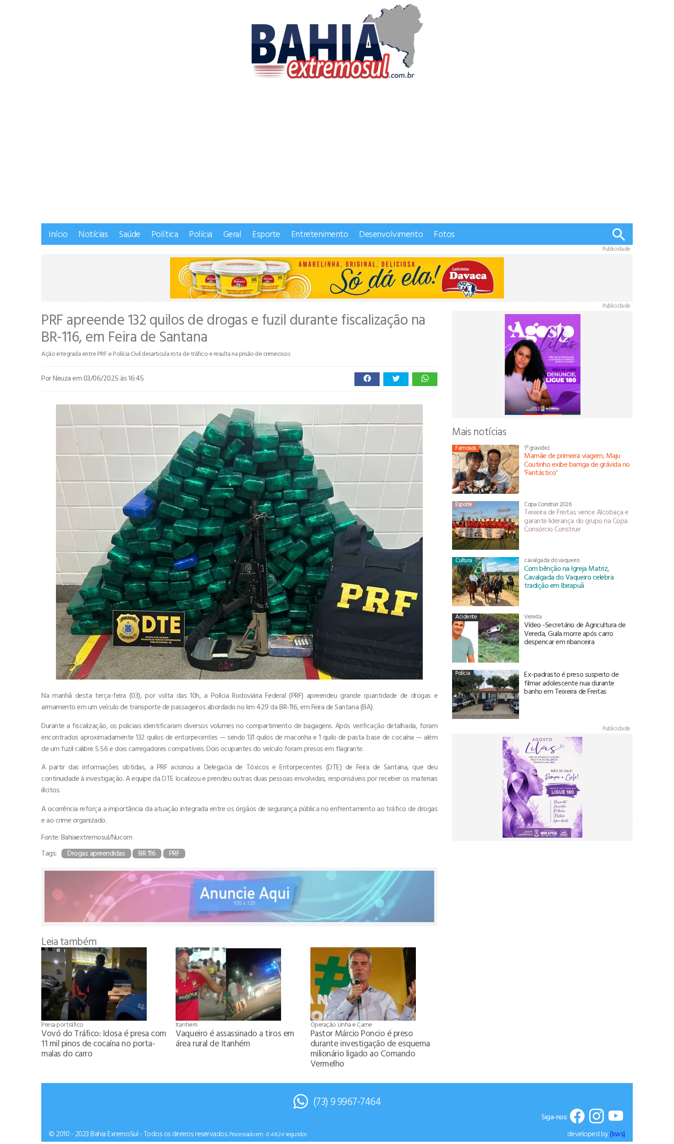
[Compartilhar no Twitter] (396, 379)
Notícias (93, 233)
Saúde (129, 233)
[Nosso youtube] (615, 1117)
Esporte (266, 233)
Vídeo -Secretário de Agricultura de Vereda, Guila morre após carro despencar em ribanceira (574, 633)
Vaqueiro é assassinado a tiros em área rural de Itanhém (235, 1038)
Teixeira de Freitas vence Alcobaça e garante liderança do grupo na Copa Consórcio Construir (576, 520)
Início (58, 233)
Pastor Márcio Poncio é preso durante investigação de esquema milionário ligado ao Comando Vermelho (370, 1048)
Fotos (444, 233)
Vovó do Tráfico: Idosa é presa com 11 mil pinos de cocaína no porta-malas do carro (103, 1043)
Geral (232, 233)
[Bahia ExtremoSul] (337, 41)
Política (164, 233)
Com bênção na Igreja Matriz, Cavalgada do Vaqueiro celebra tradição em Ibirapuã (568, 577)
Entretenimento (319, 233)
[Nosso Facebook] (577, 1117)
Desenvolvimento (391, 233)
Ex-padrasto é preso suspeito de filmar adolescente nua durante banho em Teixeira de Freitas (571, 682)
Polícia (200, 233)
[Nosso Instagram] (596, 1117)
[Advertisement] (337, 154)
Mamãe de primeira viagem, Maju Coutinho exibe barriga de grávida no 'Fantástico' (577, 464)
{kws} (617, 1133)
